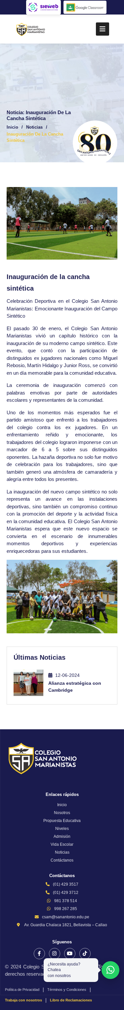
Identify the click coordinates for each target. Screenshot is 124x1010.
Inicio (12, 127)
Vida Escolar (62, 844)
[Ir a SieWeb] (43, 7)
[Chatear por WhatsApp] (110, 970)
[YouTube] (69, 953)
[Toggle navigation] (102, 29)
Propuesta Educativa (62, 820)
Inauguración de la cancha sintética (35, 137)
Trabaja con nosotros (23, 1000)
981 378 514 (65, 901)
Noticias (34, 127)
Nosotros (62, 812)
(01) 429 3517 (65, 884)
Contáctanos (62, 860)
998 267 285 (65, 908)
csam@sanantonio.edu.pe (65, 917)
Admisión (62, 836)
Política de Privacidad (22, 990)
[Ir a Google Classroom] (84, 7)
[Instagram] (54, 953)
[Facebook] (39, 953)
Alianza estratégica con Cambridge (74, 686)
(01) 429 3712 (65, 892)
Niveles (62, 828)
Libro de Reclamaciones (71, 1000)
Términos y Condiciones (66, 990)
